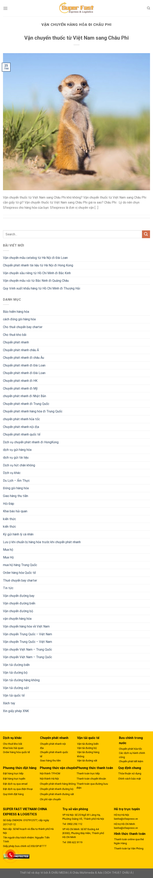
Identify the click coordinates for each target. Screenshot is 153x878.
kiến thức (9, 519)
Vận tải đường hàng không (21, 680)
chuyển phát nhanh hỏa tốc (21, 419)
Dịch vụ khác (12, 473)
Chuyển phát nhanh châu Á (21, 350)
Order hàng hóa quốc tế (16, 752)
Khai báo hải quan (15, 511)
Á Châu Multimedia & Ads (86, 872)
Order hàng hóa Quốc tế (19, 573)
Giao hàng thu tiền (15, 496)
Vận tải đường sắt (16, 688)
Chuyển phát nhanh (16, 342)
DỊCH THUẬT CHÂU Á (118, 872)
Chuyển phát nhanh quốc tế (21, 434)
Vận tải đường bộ (15, 672)
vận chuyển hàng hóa (17, 619)
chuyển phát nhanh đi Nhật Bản (24, 396)
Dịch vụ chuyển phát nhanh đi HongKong (31, 442)
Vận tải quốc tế (14, 695)
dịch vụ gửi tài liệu (15, 457)
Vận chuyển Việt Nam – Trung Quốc (27, 649)
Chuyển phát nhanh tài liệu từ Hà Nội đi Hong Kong (38, 265)
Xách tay (9, 703)
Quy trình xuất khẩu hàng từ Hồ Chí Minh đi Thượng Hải (41, 288)
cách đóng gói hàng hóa (19, 319)
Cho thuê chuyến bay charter (22, 327)
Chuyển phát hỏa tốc (130, 748)
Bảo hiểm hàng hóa (16, 312)
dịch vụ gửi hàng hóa (17, 450)
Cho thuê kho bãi (14, 335)
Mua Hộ (8, 557)
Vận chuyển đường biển (19, 603)
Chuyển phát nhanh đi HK (20, 381)
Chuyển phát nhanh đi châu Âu (23, 358)
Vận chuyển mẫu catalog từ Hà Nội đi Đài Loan (35, 258)
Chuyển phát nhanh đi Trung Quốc (26, 404)
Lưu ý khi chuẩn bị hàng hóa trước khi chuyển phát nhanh (42, 542)
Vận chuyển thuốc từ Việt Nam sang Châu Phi (76, 38)
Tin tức (8, 588)
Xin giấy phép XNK (16, 711)
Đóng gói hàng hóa (16, 488)
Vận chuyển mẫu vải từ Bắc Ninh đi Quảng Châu (36, 281)
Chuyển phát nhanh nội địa (21, 427)
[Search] (148, 8)
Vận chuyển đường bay (18, 596)
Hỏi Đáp (8, 504)
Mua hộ (8, 550)
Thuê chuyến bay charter (20, 580)
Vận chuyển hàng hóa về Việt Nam (26, 626)
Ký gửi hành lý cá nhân (18, 534)
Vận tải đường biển (16, 665)
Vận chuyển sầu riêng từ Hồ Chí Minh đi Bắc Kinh (37, 273)
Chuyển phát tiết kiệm (131, 761)
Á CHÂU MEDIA (58, 872)
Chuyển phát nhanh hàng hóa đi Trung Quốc (32, 411)
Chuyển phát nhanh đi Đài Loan (24, 365)
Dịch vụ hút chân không (19, 465)
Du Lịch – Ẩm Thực (16, 480)
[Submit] (146, 234)
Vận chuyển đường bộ (18, 611)
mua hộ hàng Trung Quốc (20, 565)
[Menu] (5, 8)
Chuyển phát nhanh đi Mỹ (20, 388)
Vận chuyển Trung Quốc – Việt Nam (27, 634)
